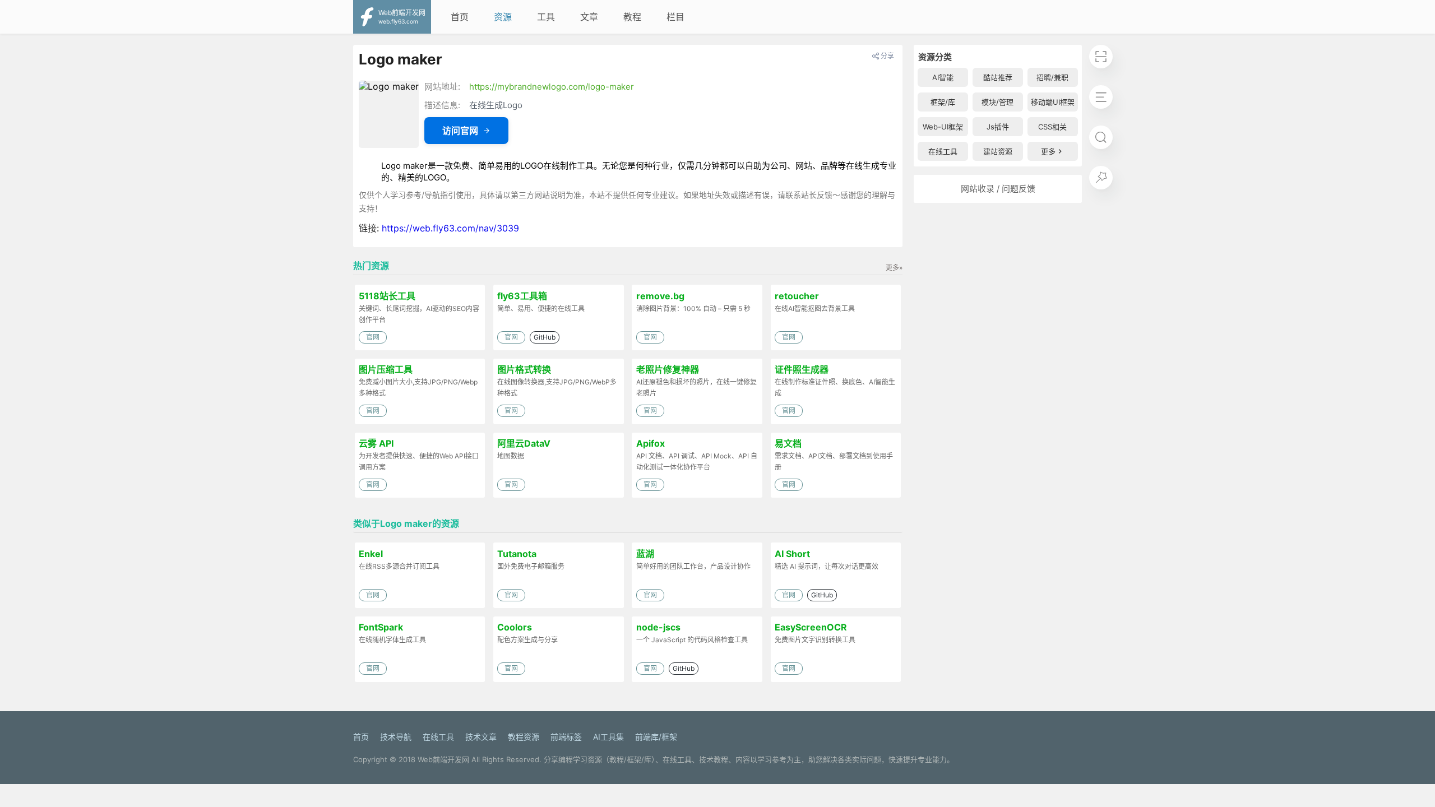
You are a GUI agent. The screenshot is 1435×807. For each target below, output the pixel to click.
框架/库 (943, 102)
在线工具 (942, 151)
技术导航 (395, 736)
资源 (503, 16)
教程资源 (523, 736)
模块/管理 (997, 102)
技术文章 (481, 736)
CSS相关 (1052, 126)
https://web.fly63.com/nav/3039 (450, 228)
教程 (632, 16)
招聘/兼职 (1052, 77)
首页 (460, 16)
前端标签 (566, 736)
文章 (589, 16)
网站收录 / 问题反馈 (998, 188)
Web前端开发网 (443, 759)
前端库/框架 (656, 736)
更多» (894, 267)
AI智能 (942, 77)
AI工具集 (608, 736)
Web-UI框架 (943, 126)
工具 (546, 16)
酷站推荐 (997, 77)
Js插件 (998, 126)
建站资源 (997, 151)
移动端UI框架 (1053, 102)
